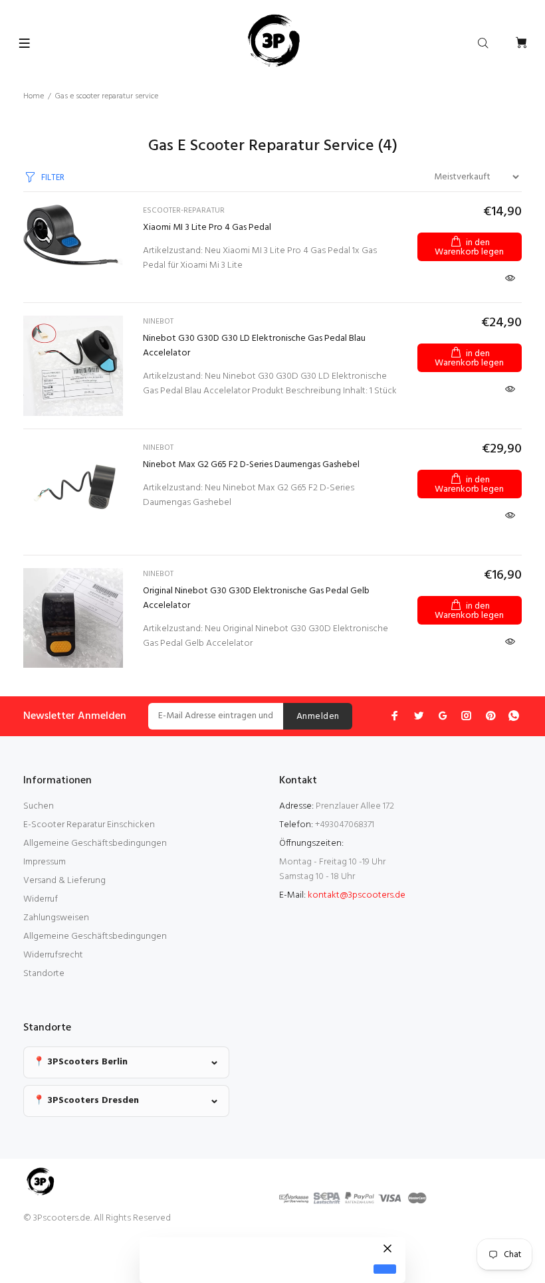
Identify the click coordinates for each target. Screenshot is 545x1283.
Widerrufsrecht (53, 955)
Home (33, 96)
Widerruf (40, 899)
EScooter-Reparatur (184, 210)
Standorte (43, 973)
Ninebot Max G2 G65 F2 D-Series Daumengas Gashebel (251, 464)
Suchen (38, 806)
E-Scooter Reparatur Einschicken (89, 825)
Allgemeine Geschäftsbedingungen (95, 843)
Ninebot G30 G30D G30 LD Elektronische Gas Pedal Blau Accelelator (254, 346)
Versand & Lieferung (64, 880)
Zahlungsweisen (56, 918)
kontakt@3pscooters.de (356, 895)
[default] (385, 1269)
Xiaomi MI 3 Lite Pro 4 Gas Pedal (207, 227)
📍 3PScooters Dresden (86, 1100)
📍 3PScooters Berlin (80, 1062)
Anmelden (317, 716)
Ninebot (158, 321)
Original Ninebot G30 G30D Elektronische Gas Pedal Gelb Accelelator (256, 598)
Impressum (44, 862)
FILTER (52, 178)
